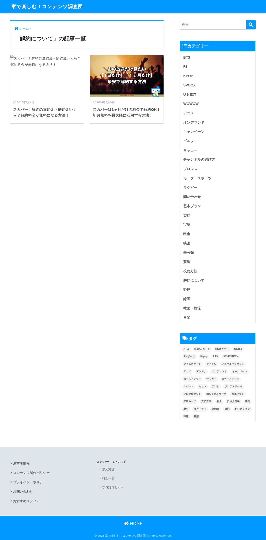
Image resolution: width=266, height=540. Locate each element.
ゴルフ (188, 141)
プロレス (190, 169)
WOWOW (191, 104)
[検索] (251, 24)
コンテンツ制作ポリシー (31, 473)
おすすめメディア (26, 501)
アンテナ (201, 371)
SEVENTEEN (230, 356)
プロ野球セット (192, 393)
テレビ (215, 386)
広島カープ (189, 401)
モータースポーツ (197, 178)
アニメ (188, 113)
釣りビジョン (242, 408)
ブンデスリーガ (233, 386)
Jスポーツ (189, 356)
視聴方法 (190, 271)
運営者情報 (21, 463)
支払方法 (206, 401)
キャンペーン (193, 132)
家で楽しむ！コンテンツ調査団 (47, 6)
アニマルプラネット (233, 363)
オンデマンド (193, 123)
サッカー (190, 150)
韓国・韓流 (192, 308)
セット (202, 386)
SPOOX (189, 85)
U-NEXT (189, 95)
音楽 (186, 317)
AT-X (186, 349)
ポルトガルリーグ (216, 393)
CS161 (238, 349)
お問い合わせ (23, 491)
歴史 (185, 408)
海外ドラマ (200, 408)
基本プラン (192, 206)
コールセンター (192, 378)
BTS (186, 57)
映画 (186, 243)
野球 (186, 290)
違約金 (215, 408)
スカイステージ (230, 378)
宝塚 (186, 225)
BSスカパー (222, 349)
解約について (193, 280)
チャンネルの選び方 (199, 160)
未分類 (188, 253)
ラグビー (190, 188)
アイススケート (192, 363)
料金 (186, 234)
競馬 (186, 262)
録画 (186, 299)
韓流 (185, 416)
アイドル (211, 363)
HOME (135, 523)
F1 (185, 67)
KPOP (188, 76)
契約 (186, 215)
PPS (215, 356)
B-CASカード (202, 349)
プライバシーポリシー (29, 482)
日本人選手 (233, 401)
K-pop (203, 356)
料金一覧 (108, 478)
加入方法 (108, 469)
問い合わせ (192, 197)
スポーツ (188, 386)
